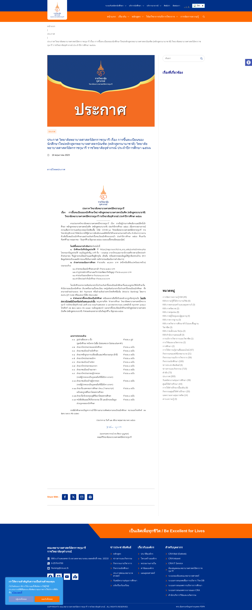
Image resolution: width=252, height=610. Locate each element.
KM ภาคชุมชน (169, 312)
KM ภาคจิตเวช (169, 308)
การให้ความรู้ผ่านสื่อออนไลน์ (176, 350)
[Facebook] (50, 577)
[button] (248, 62)
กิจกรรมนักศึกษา (170, 361)
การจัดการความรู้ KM (173, 297)
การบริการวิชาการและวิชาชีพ (176, 339)
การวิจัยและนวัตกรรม (173, 342)
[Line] (59, 577)
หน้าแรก (51, 26)
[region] (34, 591)
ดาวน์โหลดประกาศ (56, 169)
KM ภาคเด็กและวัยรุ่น (172, 331)
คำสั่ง (165, 372)
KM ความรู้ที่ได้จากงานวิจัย (175, 301)
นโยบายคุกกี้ (17, 593)
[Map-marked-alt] (75, 577)
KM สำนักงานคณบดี (172, 335)
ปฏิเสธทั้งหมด (21, 599)
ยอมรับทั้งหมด (47, 599)
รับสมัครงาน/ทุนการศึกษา (175, 380)
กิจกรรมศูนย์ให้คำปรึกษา (174, 391)
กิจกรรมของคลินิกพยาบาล (175, 354)
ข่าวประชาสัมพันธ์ (171, 365)
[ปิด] (60, 579)
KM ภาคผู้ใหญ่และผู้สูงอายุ (175, 316)
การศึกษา (167, 346)
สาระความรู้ (168, 399)
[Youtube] (67, 577)
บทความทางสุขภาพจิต (173, 395)
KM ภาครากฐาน (170, 320)
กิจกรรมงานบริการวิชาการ (175, 357)
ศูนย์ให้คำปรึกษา (170, 384)
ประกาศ (51, 34)
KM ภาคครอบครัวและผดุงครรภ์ (177, 305)
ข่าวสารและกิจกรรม (172, 369)
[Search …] (204, 17)
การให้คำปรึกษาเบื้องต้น (174, 388)
